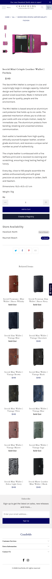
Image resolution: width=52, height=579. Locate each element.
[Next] (47, 44)
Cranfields (22, 568)
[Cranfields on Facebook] (24, 560)
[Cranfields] (26, 7)
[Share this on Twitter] (15, 251)
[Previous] (12, 44)
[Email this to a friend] (35, 251)
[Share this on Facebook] (22, 251)
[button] (50, 2)
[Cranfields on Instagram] (28, 560)
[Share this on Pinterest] (29, 251)
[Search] (43, 7)
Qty (4, 197)
